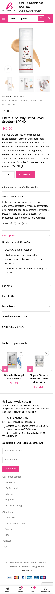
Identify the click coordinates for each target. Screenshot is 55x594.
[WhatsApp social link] (26, 223)
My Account (11, 488)
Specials (9, 529)
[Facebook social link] (11, 223)
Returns (9, 494)
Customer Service (11, 477)
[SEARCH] (41, 18)
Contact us (10, 482)
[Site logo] (9, 7)
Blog (7, 535)
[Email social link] (19, 223)
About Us (7, 512)
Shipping (9, 499)
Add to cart (25, 175)
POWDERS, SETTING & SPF (14, 214)
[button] (5, 369)
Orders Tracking (13, 505)
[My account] (49, 19)
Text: (8, 418)
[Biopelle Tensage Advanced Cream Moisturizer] (39, 360)
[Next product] (11, 111)
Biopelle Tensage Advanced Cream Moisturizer (38, 378)
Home (5, 96)
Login (5, 546)
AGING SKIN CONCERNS (25, 202)
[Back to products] (8, 111)
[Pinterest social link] (23, 223)
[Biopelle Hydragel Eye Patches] (14, 360)
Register (6, 541)
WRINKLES (40, 218)
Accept (26, 588)
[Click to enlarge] (8, 69)
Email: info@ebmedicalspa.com (20, 422)
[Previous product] (4, 111)
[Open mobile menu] (4, 19)
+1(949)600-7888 (19, 418)
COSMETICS (18, 206)
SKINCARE (18, 96)
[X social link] (15, 223)
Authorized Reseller (15, 523)
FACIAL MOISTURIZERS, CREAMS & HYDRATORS (22, 102)
